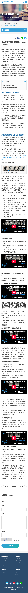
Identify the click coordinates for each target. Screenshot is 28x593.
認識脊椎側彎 (4, 556)
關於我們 (17, 570)
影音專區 (17, 556)
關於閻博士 (17, 572)
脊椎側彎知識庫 (18, 560)
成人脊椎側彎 (4, 563)
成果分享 (3, 570)
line (21, 583)
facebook (10, 583)
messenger (7, 583)
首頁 (2, 23)
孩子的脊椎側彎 (4, 560)
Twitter (25, 38)
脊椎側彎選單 (5, 30)
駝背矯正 (3, 576)
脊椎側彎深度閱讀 (8, 23)
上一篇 (6, 486)
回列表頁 (14, 487)
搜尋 (23, 2)
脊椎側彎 (15, 23)
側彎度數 (3, 572)
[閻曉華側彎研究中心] (7, 2)
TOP (26, 590)
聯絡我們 (17, 574)
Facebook (18, 38)
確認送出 (10, 546)
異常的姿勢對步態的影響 (8, 85)
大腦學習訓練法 (4, 558)
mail (17, 583)
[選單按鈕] (26, 2)
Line (22, 38)
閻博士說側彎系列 (19, 558)
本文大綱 (6, 81)
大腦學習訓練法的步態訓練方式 (10, 87)
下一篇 (21, 486)
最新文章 (3, 565)
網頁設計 (15, 589)
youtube (14, 583)
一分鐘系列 (17, 563)
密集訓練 (3, 574)
